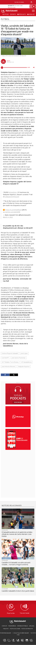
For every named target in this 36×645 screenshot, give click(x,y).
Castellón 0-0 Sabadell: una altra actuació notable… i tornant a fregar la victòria (16, 563)
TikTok (18, 640)
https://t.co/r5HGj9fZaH (13, 210)
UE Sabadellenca (26, 362)
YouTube (27, 640)
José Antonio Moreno (8, 366)
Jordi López (24, 353)
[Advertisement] (18, 462)
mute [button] (34, 67)
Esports (8, 60)
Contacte (4, 626)
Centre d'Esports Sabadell (10, 353)
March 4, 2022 (8, 217)
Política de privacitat (27, 628)
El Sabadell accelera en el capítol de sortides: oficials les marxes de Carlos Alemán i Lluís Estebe (17, 534)
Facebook (13, 640)
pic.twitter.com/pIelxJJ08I (11, 212)
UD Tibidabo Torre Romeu (10, 362)
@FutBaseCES (7, 197)
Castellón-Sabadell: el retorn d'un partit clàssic (18, 591)
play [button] (2, 67)
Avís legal (31, 626)
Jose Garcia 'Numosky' (19, 358)
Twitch (22, 640)
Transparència (12, 626)
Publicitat (6, 628)
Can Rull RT (5, 358)
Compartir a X (13, 375)
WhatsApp (31, 640)
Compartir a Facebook (5, 375)
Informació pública (22, 626)
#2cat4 (16, 197)
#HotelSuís (13, 192)
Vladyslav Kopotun (24, 366)
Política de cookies (15, 628)
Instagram (4, 640)
